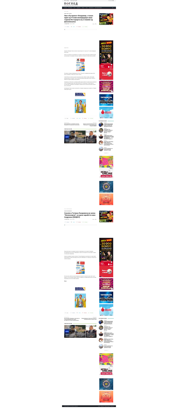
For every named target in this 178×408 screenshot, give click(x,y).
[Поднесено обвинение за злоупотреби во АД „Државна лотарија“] (101, 149)
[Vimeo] (112, 0)
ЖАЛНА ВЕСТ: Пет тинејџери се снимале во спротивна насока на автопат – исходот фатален (80, 140)
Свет (68, 13)
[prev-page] (64, 144)
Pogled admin (67, 23)
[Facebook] (108, 0)
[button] (113, 8)
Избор (67, 11)
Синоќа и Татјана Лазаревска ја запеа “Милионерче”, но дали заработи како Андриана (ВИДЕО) (90, 124)
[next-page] (66, 144)
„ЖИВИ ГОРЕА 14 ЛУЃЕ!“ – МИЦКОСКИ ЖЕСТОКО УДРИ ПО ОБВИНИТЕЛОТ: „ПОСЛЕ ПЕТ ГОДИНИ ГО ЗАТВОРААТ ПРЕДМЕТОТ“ (91, 140)
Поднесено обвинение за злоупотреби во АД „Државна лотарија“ (108, 149)
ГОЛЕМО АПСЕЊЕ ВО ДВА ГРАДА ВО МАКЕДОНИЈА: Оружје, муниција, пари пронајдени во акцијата (69, 141)
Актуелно (69, 138)
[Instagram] (109, 0)
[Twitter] (111, 0)
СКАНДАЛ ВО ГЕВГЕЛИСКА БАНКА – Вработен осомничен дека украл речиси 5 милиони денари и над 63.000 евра (108, 143)
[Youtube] (113, 0)
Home (65, 11)
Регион (70, 13)
